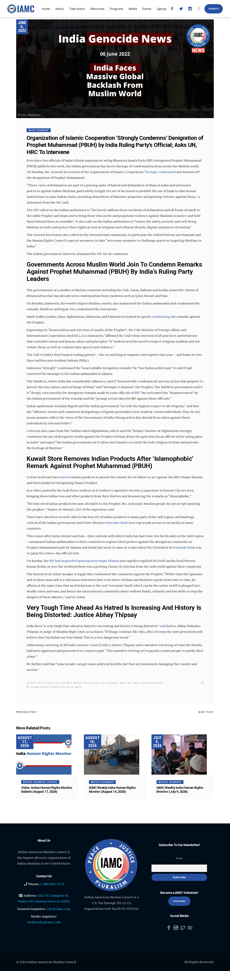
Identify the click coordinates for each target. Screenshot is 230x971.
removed (64, 477)
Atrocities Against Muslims (111, 683)
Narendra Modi (117, 522)
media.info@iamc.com (44, 922)
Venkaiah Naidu (183, 547)
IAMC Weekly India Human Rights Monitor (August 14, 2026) (112, 789)
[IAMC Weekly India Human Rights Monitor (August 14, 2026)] (115, 754)
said (163, 626)
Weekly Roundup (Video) (40, 782)
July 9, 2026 (157, 741)
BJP (137, 392)
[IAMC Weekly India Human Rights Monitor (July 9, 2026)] (182, 754)
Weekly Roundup (102, 782)
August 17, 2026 (25, 741)
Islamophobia (40, 687)
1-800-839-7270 (52, 884)
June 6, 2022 (22, 26)
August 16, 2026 (92, 741)
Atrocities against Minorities (66, 683)
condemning (160, 316)
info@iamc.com (58, 909)
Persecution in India (66, 687)
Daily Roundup (39, 130)
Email (179, 858)
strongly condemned (160, 172)
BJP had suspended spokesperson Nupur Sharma (84, 560)
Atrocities (35, 683)
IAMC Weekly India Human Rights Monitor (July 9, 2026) (180, 789)
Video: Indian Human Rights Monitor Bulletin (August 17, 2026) (46, 789)
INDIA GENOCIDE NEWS (148, 683)
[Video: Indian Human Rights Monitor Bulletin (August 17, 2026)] (47, 754)
